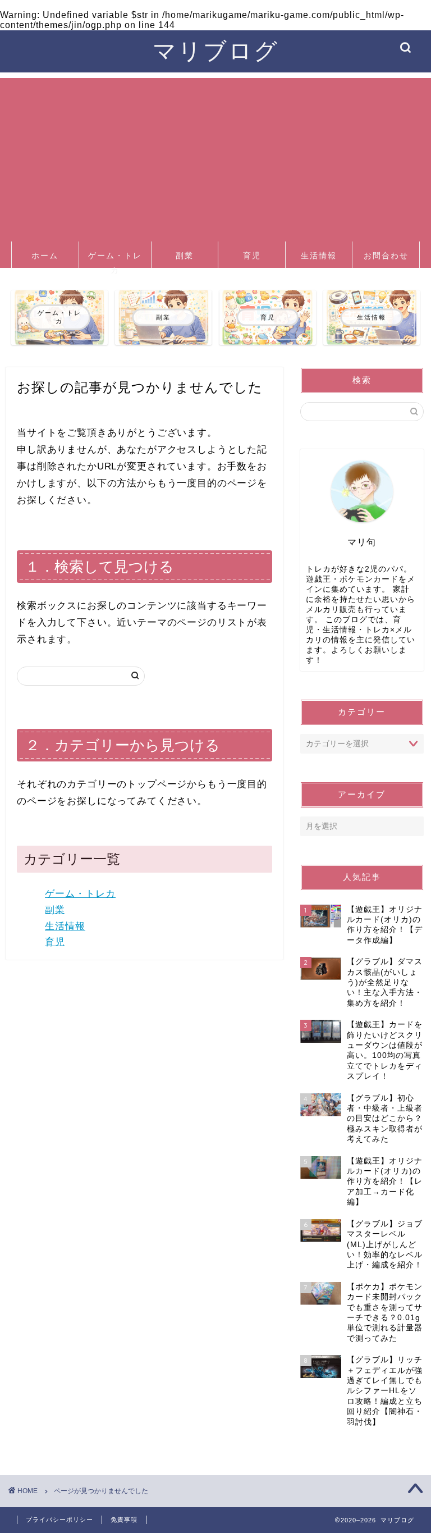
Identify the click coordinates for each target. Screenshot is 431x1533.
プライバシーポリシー (59, 1519)
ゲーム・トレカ (115, 259)
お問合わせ (386, 255)
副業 (185, 255)
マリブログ (216, 50)
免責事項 (124, 1519)
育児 (252, 255)
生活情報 (319, 255)
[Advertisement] (215, 156)
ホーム (44, 255)
